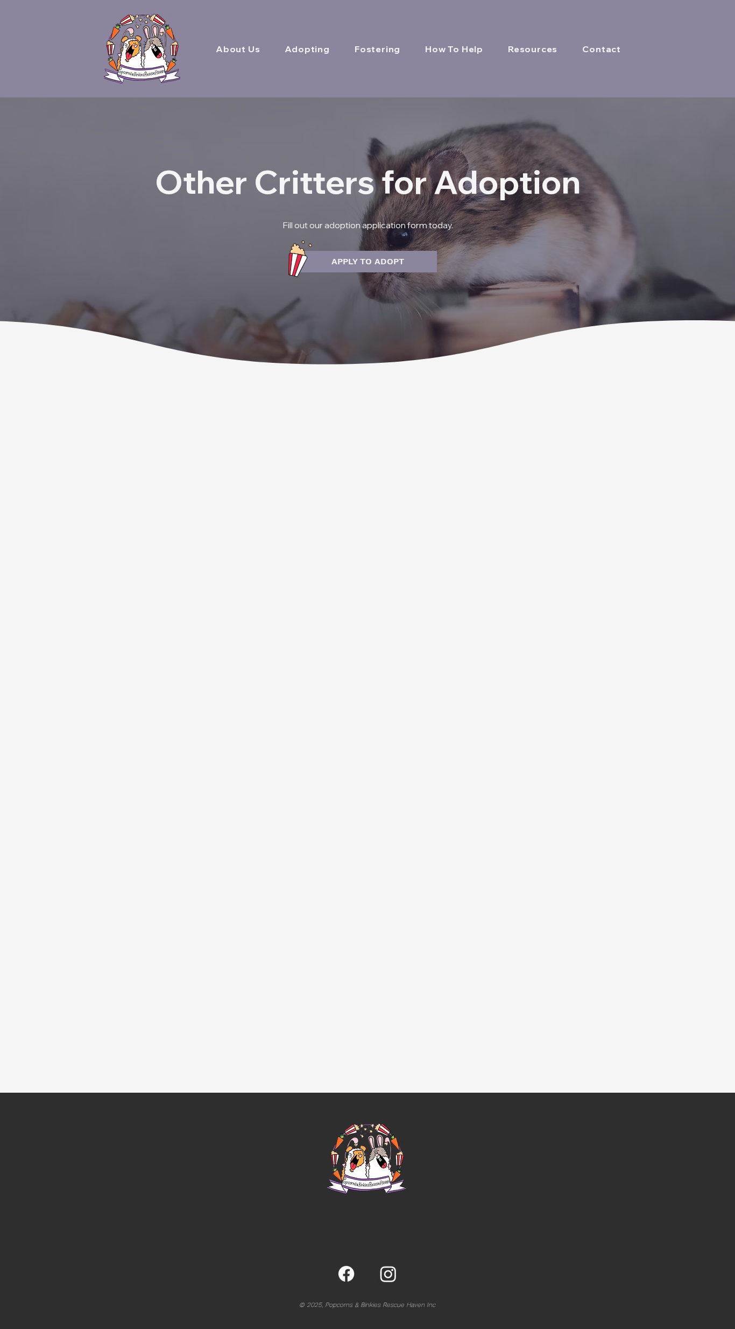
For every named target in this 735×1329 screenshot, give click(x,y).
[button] (307, 49)
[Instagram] (388, 1273)
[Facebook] (346, 1273)
